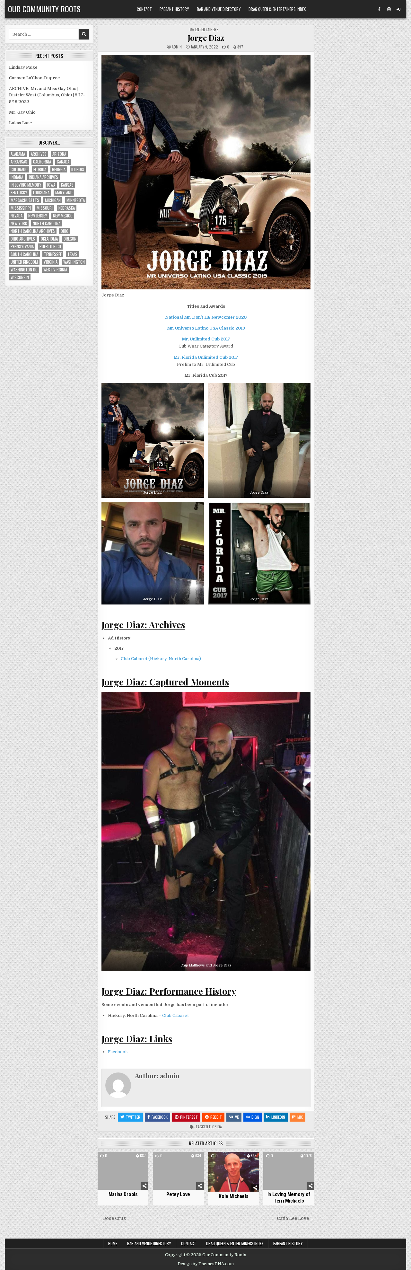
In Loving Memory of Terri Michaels (288, 1197)
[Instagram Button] (389, 9)
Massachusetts (25, 200)
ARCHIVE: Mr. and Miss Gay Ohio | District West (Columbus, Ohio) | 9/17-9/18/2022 (47, 95)
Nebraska (66, 208)
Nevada (16, 216)
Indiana (17, 177)
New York (19, 223)
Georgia (59, 169)
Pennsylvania (22, 246)
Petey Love (178, 1194)
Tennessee (53, 254)
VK (237, 1117)
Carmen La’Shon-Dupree (34, 77)
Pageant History (174, 9)
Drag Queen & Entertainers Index (277, 9)
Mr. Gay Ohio (22, 112)
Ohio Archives (23, 239)
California (42, 162)
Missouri (45, 208)
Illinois (77, 169)
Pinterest (189, 1117)
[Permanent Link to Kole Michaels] (233, 1172)
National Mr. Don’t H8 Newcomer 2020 (206, 317)
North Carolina (46, 223)
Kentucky (19, 193)
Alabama (18, 154)
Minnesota (75, 200)
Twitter (133, 1117)
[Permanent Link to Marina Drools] (123, 1171)
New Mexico (63, 216)
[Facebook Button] (379, 9)
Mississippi (21, 208)
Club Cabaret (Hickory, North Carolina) (161, 658)
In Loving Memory (26, 185)
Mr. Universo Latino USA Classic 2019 (206, 328)
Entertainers (207, 29)
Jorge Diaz (206, 37)
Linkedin (278, 1117)
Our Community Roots (44, 8)
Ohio (64, 231)
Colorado (19, 169)
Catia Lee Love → (295, 1218)
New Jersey (37, 216)
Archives (39, 154)
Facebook (118, 1051)
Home (112, 1243)
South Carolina (24, 254)
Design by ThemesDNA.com (206, 1264)
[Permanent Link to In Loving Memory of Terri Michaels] (288, 1171)
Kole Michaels (233, 1196)
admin (177, 47)
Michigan (53, 200)
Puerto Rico (50, 246)
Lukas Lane (20, 122)
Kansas (67, 185)
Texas (72, 254)
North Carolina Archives (33, 231)
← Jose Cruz (112, 1218)
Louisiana (41, 193)
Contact (144, 9)
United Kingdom (24, 262)
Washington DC (24, 270)
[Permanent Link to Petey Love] (178, 1171)
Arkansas (19, 162)
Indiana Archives (43, 177)
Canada (63, 162)
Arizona (59, 154)
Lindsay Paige (23, 67)
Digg (255, 1117)
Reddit (216, 1117)
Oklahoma (49, 239)
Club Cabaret (175, 1015)
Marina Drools (123, 1194)
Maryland (64, 193)
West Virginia (55, 270)
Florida (215, 1126)
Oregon (70, 239)
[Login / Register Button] (398, 9)
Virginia (50, 262)
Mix (300, 1117)
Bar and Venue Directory (219, 9)
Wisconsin (20, 277)
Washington (74, 262)
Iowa (51, 185)
